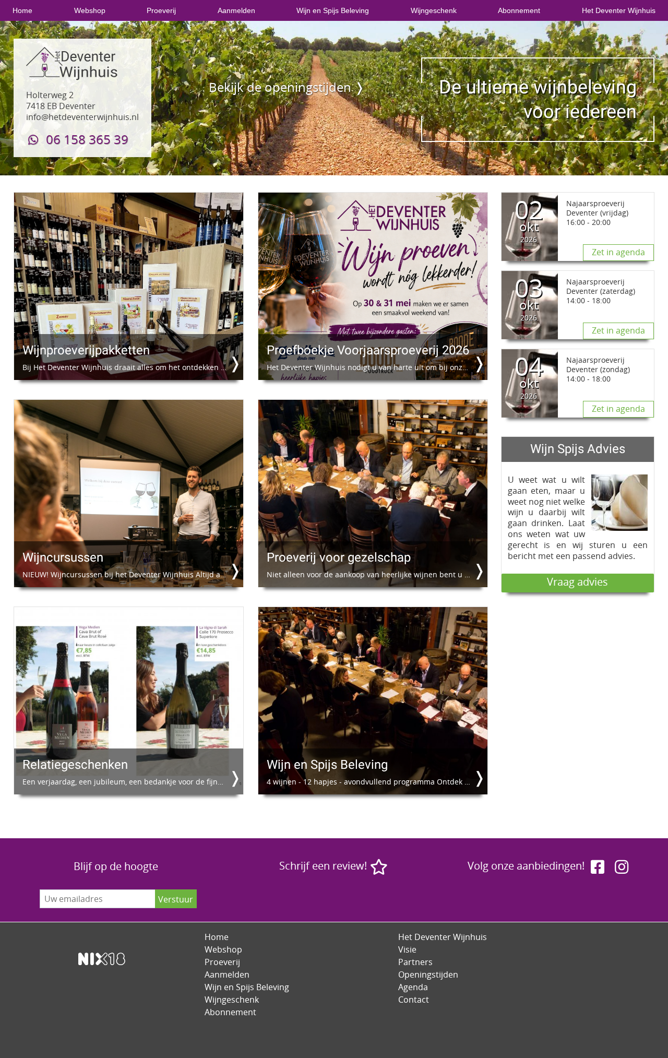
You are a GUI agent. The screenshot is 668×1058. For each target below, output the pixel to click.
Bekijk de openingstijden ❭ (287, 87)
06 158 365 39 (85, 139)
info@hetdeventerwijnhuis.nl (82, 117)
